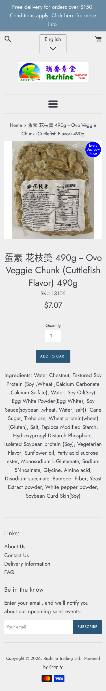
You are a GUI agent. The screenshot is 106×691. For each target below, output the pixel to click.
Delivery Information (27, 564)
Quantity (53, 325)
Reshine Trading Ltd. (62, 658)
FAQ (9, 572)
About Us (14, 546)
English (53, 39)
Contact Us (16, 555)
